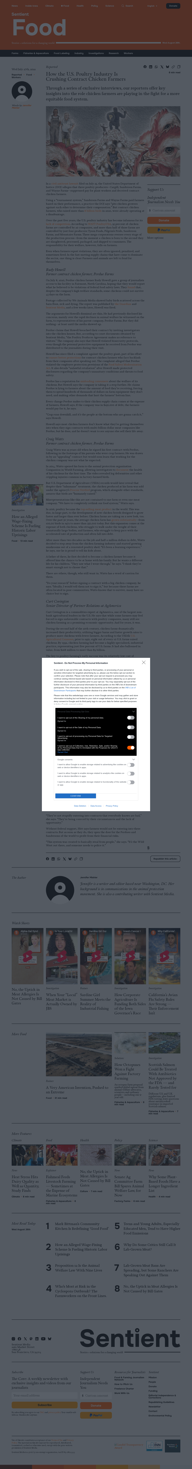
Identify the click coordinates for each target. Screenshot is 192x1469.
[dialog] (96, 734)
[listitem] (96, 711)
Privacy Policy (112, 806)
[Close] (144, 663)
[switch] (131, 718)
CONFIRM (76, 796)
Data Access (96, 806)
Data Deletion (80, 806)
